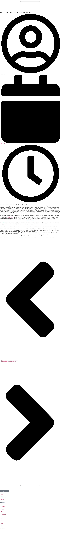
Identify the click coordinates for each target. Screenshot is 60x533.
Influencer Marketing (3, 514)
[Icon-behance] (8, 491)
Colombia (2, 523)
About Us (2, 494)
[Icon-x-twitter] (1, 491)
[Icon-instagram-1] (2, 491)
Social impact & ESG (3, 497)
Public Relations (3, 506)
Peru (1, 526)
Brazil (1, 518)
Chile (1, 521)
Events (1, 511)
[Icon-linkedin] (6, 491)
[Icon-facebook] (4, 491)
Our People (2, 496)
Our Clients (2, 499)
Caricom (2, 520)
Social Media (2, 509)
